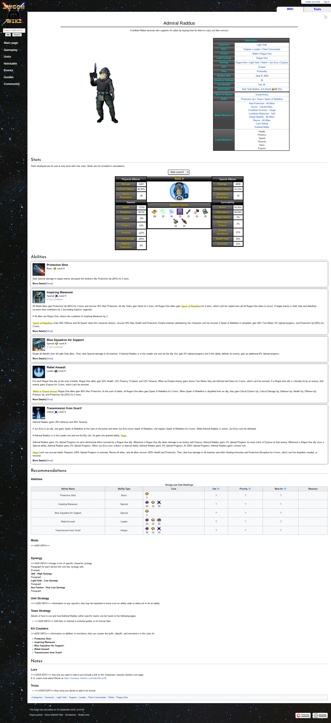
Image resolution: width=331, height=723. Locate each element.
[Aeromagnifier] (197, 211)
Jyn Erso (273, 62)
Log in (326, 2)
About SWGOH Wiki (54, 715)
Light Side (262, 44)
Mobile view (83, 715)
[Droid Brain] (176, 221)
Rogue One (266, 53)
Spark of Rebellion (274, 99)
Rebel (255, 53)
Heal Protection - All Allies (262, 103)
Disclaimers (70, 715)
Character (49, 697)
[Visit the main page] (13, 13)
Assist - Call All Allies (262, 107)
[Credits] (154, 211)
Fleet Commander (271, 49)
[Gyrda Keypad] (205, 211)
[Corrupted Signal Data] (180, 211)
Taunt (259, 99)
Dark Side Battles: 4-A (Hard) (256, 89)
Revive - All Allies (262, 120)
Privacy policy (36, 715)
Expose (284, 62)
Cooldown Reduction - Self (262, 113)
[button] (49, 283)
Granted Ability (262, 127)
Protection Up (248, 99)
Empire (261, 67)
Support (247, 49)
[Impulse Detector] (188, 211)
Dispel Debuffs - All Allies (261, 117)
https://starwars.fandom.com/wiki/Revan (84, 678)
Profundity (262, 71)
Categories (37, 697)
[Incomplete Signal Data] (163, 211)
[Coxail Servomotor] (184, 221)
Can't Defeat (262, 123)
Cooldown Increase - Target (261, 110)
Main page (11, 43)
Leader (257, 49)
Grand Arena (262, 94)
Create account (312, 2)
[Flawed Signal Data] (171, 211)
